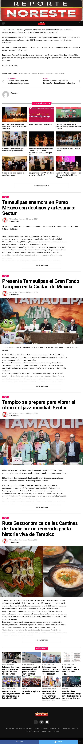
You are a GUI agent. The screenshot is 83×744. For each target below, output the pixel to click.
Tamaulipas (46, 731)
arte (21, 73)
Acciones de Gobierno (24, 728)
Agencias (14, 93)
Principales (9, 728)
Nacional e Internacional (51, 728)
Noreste (66, 728)
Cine (26, 73)
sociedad (50, 73)
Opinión (75, 728)
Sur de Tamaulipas (33, 731)
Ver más (56, 731)
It (29, 73)
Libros (34, 73)
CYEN (37, 728)
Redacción (15, 221)
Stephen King (59, 73)
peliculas (42, 73)
